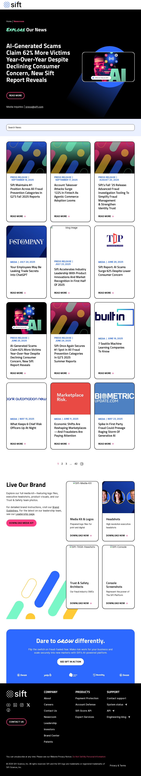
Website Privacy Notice (60, 757)
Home (9, 21)
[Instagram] (22, 705)
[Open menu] (135, 4)
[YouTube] (8, 705)
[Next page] (81, 464)
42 (75, 463)
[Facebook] (8, 710)
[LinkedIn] (15, 705)
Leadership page (25, 514)
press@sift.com (34, 106)
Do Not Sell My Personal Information (88, 757)
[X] (28, 705)
